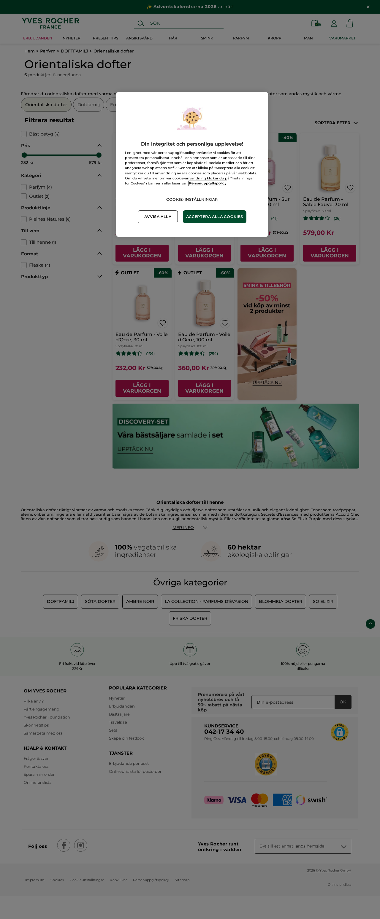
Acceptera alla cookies (214, 216)
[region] (192, 164)
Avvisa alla (158, 216)
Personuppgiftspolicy (208, 183)
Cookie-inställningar (192, 199)
